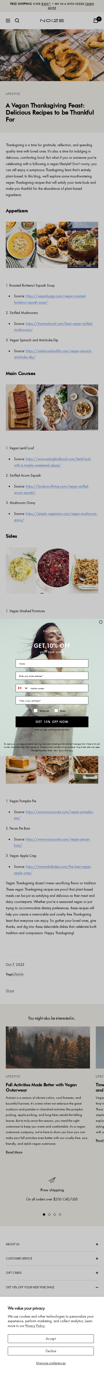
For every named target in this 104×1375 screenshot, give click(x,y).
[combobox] (22, 688)
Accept (51, 1338)
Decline (51, 1351)
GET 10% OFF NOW (52, 722)
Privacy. (69, 751)
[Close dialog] (100, 622)
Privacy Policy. (35, 1325)
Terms (61, 751)
